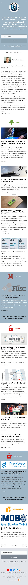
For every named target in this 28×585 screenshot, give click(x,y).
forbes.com (3, 161)
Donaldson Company (18, 486)
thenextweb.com (4, 233)
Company (18, 574)
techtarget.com (4, 192)
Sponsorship (12, 574)
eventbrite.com (4, 310)
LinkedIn (2, 113)
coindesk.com (3, 429)
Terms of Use (23, 572)
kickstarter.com (4, 538)
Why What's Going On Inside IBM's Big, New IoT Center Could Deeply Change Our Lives (13, 143)
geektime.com (4, 364)
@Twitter (6, 113)
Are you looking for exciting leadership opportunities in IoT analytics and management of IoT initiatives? (13, 473)
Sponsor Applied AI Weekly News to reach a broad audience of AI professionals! (14, 317)
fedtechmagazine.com (5, 447)
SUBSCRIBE (14, 41)
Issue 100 (14, 53)
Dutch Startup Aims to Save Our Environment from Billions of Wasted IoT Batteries (12, 212)
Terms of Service (15, 577)
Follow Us (23, 574)
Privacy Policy (5, 574)
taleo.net (3, 491)
